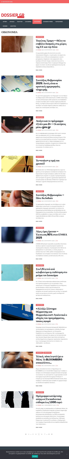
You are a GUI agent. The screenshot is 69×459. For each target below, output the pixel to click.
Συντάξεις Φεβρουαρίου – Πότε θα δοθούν (50, 196)
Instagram (57, 5)
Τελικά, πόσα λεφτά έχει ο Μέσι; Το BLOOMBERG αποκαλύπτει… (49, 359)
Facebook (38, 5)
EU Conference (5, 5)
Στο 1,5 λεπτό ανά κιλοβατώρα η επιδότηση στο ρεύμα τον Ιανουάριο (51, 272)
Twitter (45, 5)
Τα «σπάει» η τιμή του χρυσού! (47, 162)
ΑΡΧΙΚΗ (5, 21)
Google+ (51, 5)
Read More (39, 70)
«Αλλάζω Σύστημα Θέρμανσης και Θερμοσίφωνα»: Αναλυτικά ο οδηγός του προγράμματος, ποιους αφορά (51, 315)
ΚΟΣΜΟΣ (5, 26)
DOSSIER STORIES (48, 21)
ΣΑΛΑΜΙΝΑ (28, 21)
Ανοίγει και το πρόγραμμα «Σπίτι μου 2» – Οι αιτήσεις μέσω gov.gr (51, 124)
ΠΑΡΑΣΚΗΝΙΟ (59, 21)
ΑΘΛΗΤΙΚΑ (13, 26)
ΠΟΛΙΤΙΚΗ (19, 21)
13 (49, 434)
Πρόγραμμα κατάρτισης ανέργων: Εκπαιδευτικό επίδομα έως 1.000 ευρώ (49, 399)
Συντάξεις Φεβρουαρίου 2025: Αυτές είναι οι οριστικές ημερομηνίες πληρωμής (49, 84)
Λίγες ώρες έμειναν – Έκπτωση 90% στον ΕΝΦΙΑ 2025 (51, 235)
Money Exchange (6, 10)
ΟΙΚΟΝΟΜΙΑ (37, 21)
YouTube (64, 5)
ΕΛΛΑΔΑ (12, 21)
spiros (39, 50)
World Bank (14, 5)
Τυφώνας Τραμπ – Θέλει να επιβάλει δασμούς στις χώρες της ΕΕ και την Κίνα (51, 44)
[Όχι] (67, 454)
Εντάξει (35, 456)
